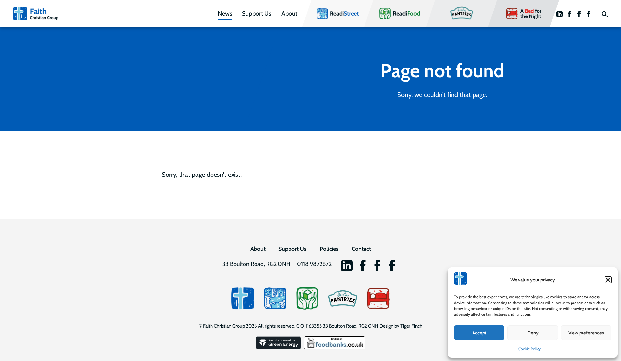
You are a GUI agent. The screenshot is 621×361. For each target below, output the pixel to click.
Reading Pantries (460, 13)
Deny (533, 333)
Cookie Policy (529, 348)
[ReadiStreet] (275, 298)
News (225, 13)
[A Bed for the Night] (378, 298)
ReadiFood (393, 13)
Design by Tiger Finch (400, 326)
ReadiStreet (332, 13)
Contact (361, 248)
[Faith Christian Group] (35, 14)
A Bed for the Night (522, 13)
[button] (608, 280)
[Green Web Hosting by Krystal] (279, 348)
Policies (329, 248)
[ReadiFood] (307, 298)
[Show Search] (605, 13)
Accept (479, 333)
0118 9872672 (314, 264)
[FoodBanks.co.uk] (334, 348)
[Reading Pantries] (342, 298)
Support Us (256, 13)
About (289, 13)
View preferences (586, 333)
